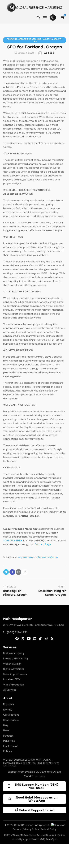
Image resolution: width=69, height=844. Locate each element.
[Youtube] (28, 638)
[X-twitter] (22, 638)
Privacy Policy (31, 829)
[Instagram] (46, 638)
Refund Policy (48, 829)
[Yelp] (51, 638)
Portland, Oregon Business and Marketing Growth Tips (34, 40)
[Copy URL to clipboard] (25, 572)
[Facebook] (17, 638)
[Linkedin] (34, 638)
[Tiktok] (40, 638)
